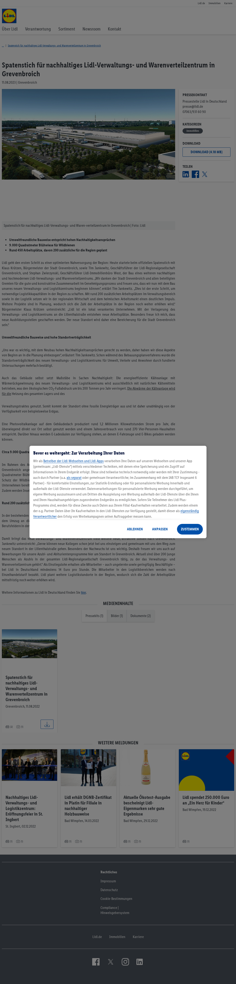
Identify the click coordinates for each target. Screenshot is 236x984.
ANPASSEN (160, 529)
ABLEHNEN (135, 529)
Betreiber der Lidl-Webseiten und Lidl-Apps (73, 461)
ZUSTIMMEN (190, 529)
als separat (74, 477)
